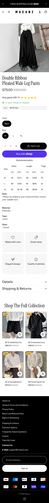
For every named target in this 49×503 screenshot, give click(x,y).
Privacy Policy (8, 409)
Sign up (24, 468)
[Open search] (9, 12)
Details (7, 282)
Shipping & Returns (16, 289)
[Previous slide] (3, 4)
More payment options (24, 160)
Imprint (5, 436)
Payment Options (9, 427)
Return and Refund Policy (13, 413)
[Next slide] (46, 4)
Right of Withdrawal (10, 418)
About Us (6, 401)
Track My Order (8, 440)
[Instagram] (24, 499)
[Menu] (3, 12)
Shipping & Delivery (10, 423)
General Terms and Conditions (15, 405)
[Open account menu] (40, 12)
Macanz (27, 494)
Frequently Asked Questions (14, 432)
